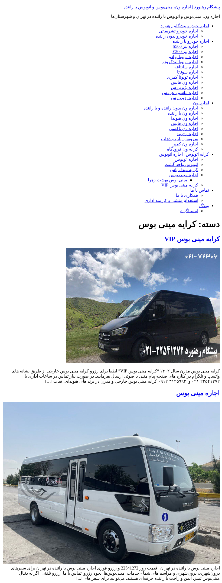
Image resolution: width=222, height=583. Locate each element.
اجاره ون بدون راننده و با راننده (170, 108)
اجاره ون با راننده (183, 113)
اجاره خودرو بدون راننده (177, 36)
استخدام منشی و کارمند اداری (171, 200)
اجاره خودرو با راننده (191, 41)
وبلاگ (204, 205)
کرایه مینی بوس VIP (179, 185)
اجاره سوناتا (187, 72)
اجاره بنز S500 (185, 46)
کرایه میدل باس (184, 169)
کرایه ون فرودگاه (182, 149)
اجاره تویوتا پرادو (183, 56)
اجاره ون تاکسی (183, 128)
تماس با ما (199, 190)
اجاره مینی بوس (183, 174)
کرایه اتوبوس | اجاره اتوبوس (184, 154)
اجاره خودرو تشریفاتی (178, 31)
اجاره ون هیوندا (184, 118)
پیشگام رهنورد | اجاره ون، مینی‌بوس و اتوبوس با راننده (171, 7)
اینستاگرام (189, 210)
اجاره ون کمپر (185, 144)
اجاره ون (201, 103)
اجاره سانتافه (186, 67)
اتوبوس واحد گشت (181, 164)
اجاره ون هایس (184, 82)
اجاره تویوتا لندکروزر (180, 61)
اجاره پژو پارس (184, 87)
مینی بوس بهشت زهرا (167, 180)
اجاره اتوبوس (186, 159)
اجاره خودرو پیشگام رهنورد (185, 26)
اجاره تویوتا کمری (182, 77)
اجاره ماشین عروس (180, 92)
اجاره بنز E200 (185, 51)
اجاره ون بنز (187, 133)
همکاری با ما (187, 195)
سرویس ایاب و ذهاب (179, 138)
